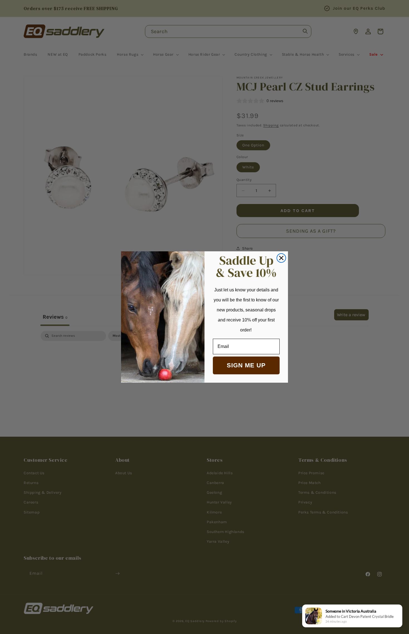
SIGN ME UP (246, 365)
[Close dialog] (281, 258)
